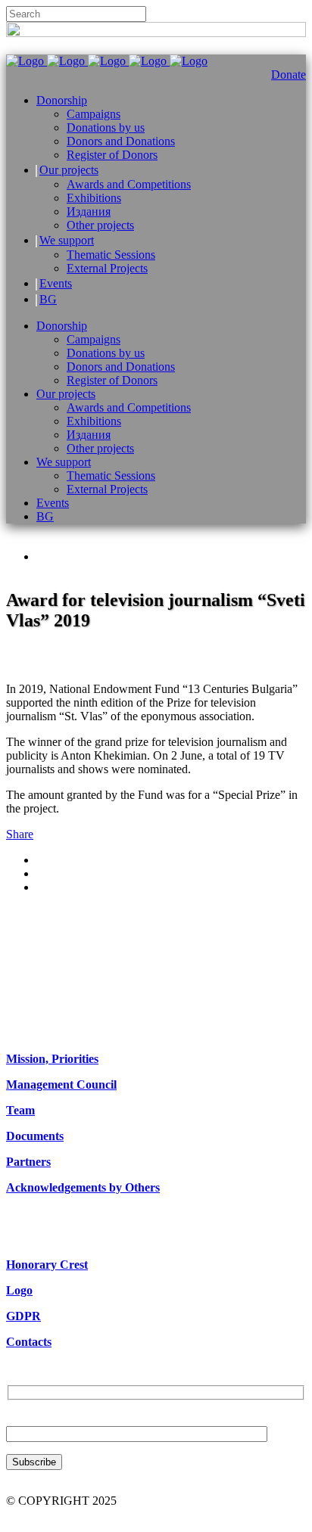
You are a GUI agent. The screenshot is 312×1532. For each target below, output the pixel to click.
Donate (288, 74)
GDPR (23, 1316)
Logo (19, 1290)
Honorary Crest (47, 1264)
